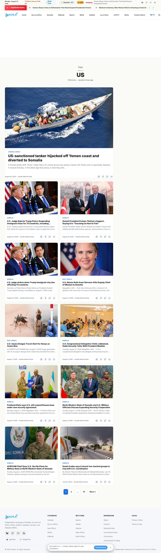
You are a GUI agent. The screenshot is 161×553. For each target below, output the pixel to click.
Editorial (61, 15)
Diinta (126, 15)
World (82, 15)
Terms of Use (137, 524)
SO (152, 15)
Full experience (100, 547)
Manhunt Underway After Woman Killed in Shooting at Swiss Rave (124, 8)
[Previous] (149, 7)
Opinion (78, 528)
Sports (71, 15)
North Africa (80, 536)
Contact (107, 524)
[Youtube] (150, 2)
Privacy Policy (137, 520)
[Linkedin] (155, 2)
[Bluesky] (142, 2)
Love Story (104, 15)
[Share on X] (107, 176)
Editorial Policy (109, 528)
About (106, 520)
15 (84, 492)
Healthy (92, 15)
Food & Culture (139, 15)
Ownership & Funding (112, 540)
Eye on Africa (37, 15)
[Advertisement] (80, 38)
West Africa (80, 532)
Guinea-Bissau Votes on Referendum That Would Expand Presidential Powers (62, 8)
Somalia (50, 15)
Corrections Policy (111, 532)
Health (78, 524)
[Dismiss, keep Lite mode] (110, 547)
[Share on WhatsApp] (99, 176)
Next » (93, 492)
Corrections (108, 536)
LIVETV (116, 15)
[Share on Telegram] (111, 176)
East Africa (51, 528)
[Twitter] (146, 2)
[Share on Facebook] (103, 176)
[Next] (153, 7)
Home (24, 15)
